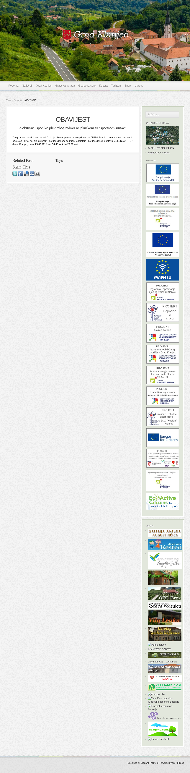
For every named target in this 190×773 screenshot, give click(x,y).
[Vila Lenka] (164, 624)
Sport (128, 85)
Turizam (116, 85)
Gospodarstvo (87, 85)
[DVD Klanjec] (165, 680)
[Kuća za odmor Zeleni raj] (163, 584)
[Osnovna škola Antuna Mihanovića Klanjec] (164, 671)
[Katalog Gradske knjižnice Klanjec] (164, 640)
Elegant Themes (149, 763)
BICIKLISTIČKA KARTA (161, 148)
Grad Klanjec (44, 85)
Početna (13, 85)
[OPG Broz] (164, 599)
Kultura (103, 85)
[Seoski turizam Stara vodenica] (164, 607)
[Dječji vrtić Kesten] (165, 549)
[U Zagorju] (163, 734)
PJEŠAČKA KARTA (159, 152)
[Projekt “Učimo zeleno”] (157, 644)
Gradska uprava (65, 85)
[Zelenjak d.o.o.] (165, 689)
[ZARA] (165, 718)
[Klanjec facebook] (159, 739)
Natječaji (27, 85)
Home (8, 99)
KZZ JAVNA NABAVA (159, 649)
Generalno (18, 99)
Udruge (139, 85)
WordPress (178, 763)
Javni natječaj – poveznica (162, 661)
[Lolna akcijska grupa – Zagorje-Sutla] (165, 567)
